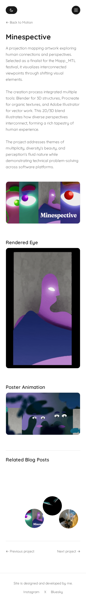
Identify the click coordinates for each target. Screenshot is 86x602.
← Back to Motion (19, 22)
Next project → (68, 551)
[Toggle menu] (76, 10)
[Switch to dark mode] (11, 10)
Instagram (31, 592)
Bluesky (57, 592)
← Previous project (20, 551)
